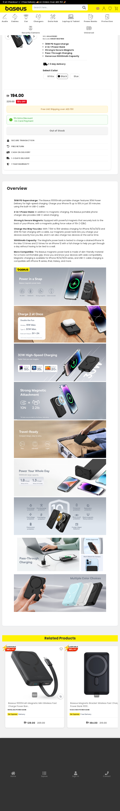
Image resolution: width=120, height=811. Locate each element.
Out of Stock (57, 130)
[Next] (34, 36)
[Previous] (8, 36)
